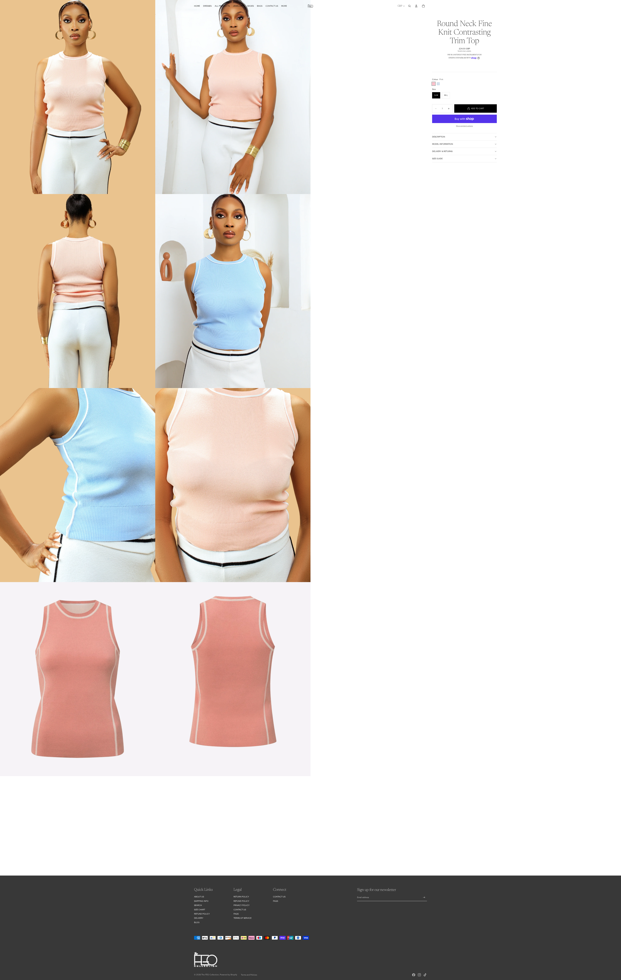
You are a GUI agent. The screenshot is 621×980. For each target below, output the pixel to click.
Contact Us (240, 909)
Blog (197, 922)
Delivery (198, 918)
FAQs (236, 914)
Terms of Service (242, 918)
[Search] (409, 6)
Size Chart (199, 909)
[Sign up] (424, 897)
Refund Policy (241, 901)
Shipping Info (201, 901)
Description (438, 136)
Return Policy (241, 896)
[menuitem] (284, 6)
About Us (199, 896)
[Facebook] (414, 975)
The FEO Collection (210, 974)
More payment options (464, 126)
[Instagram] (419, 975)
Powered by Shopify (228, 974)
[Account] (416, 6)
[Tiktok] (425, 975)
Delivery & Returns (442, 151)
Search (198, 905)
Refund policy (202, 914)
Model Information (442, 144)
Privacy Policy (242, 905)
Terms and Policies (249, 975)
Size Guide (437, 158)
